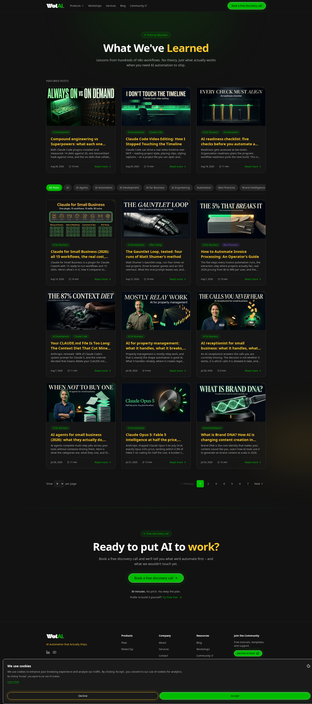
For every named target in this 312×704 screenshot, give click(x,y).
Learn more (13, 681)
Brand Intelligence (253, 187)
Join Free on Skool (246, 653)
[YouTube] (54, 652)
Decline (82, 696)
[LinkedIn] (48, 652)
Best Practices (226, 187)
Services (111, 5)
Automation (204, 187)
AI (67, 187)
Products (75, 5)
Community (137, 5)
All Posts (54, 187)
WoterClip (127, 649)
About (162, 642)
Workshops (95, 5)
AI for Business (155, 187)
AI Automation (103, 187)
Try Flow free (170, 597)
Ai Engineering (181, 187)
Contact (163, 655)
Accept (235, 696)
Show (49, 483)
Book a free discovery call (246, 5)
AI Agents (82, 187)
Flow (124, 642)
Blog (123, 5)
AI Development (129, 187)
